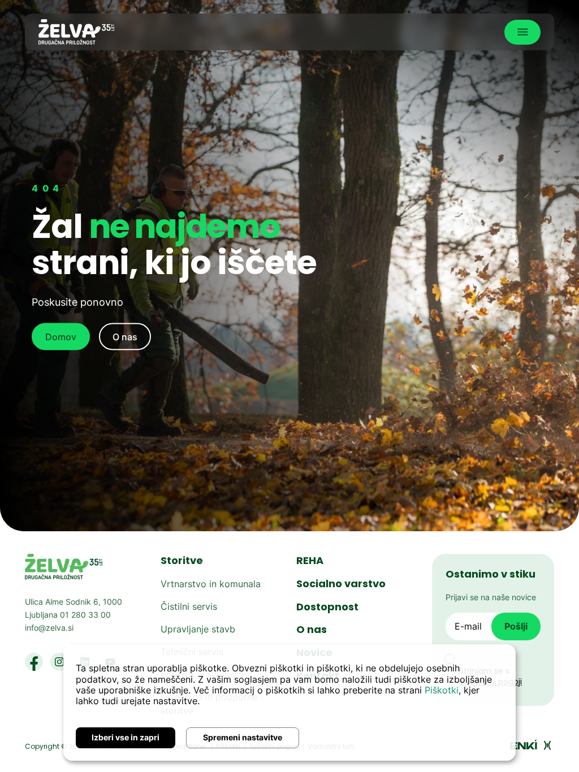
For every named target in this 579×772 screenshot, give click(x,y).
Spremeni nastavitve (242, 737)
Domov (60, 336)
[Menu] (522, 32)
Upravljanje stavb (198, 629)
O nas (125, 336)
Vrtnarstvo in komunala (211, 583)
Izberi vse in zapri (125, 737)
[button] (34, 660)
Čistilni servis (189, 606)
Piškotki (442, 690)
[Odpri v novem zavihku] (531, 744)
